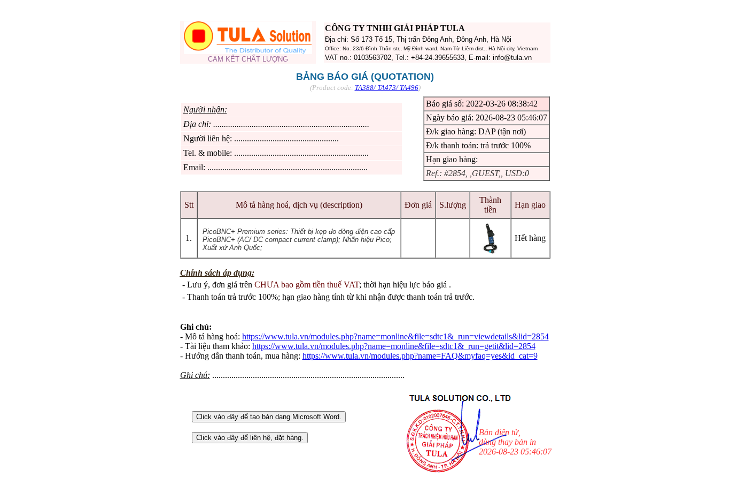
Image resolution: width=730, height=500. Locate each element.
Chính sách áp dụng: (217, 272)
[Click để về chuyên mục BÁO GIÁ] (248, 51)
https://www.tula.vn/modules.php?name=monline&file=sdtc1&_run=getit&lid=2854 (393, 346)
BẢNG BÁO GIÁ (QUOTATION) (365, 76)
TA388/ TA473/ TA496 (386, 88)
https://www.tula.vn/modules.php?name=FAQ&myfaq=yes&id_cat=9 (420, 355)
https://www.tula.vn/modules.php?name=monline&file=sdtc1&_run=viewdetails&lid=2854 (395, 336)
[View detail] (491, 251)
